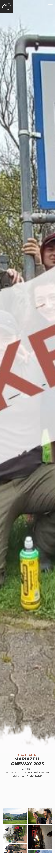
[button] (50, 4)
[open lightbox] (15, 816)
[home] (6, 6)
